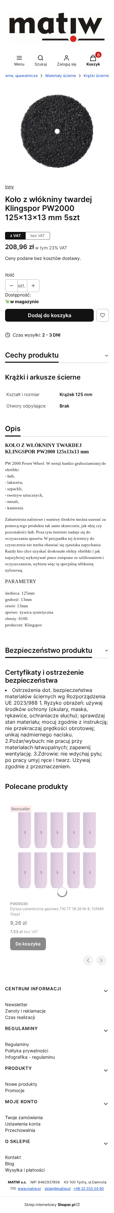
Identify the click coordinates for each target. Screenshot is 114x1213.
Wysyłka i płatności (25, 1170)
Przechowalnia (20, 1130)
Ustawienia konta (23, 1123)
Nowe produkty (21, 1084)
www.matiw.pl (29, 1189)
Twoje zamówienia (24, 1117)
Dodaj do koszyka (49, 315)
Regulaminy (17, 1044)
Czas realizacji (20, 1017)
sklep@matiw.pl (58, 1189)
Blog (9, 1163)
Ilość (10, 274)
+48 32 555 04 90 (88, 1189)
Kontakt (13, 1157)
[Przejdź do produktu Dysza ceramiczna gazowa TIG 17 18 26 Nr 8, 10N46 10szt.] (57, 850)
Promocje (14, 1090)
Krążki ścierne (96, 75)
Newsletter (16, 1004)
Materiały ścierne (60, 75)
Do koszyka (28, 943)
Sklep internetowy (49, 1204)
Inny (9, 186)
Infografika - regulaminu (30, 1057)
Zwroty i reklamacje (25, 1011)
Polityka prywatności (26, 1050)
